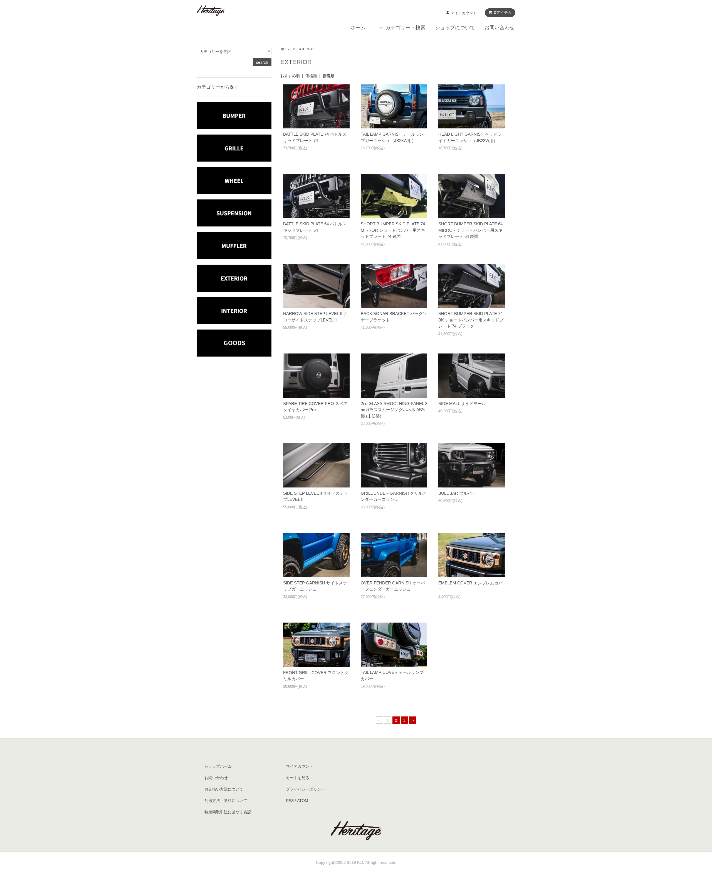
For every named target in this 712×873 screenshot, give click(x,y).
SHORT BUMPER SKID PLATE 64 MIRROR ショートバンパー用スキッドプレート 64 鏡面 (470, 230)
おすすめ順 (290, 76)
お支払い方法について (223, 789)
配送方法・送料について (225, 800)
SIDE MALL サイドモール (462, 403)
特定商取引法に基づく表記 (227, 812)
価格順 (311, 76)
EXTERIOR (305, 49)
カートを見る (297, 778)
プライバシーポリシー (305, 789)
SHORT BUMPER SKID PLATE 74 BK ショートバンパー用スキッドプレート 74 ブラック (470, 319)
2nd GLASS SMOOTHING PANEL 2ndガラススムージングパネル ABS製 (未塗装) (394, 409)
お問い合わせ (499, 27)
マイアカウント (463, 13)
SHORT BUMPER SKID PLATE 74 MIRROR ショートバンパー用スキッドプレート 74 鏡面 (393, 230)
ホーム (358, 27)
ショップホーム (218, 766)
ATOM (302, 800)
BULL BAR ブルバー (457, 493)
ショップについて (455, 27)
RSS (290, 800)
